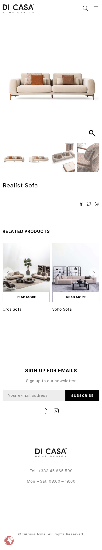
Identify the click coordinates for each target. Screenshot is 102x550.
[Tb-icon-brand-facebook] (45, 410)
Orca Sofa (12, 309)
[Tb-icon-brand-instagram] (56, 410)
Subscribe (82, 395)
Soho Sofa (62, 309)
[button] (93, 81)
